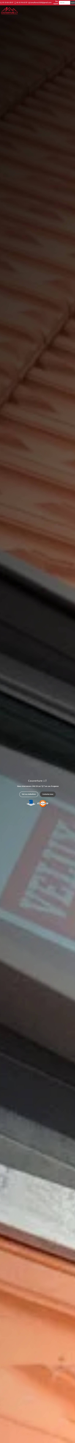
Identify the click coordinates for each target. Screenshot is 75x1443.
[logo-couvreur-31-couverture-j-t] (9, 11)
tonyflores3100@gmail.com (41, 3)
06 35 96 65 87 (21, 3)
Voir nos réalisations (29, 794)
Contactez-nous (47, 794)
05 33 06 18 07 (7, 3)
